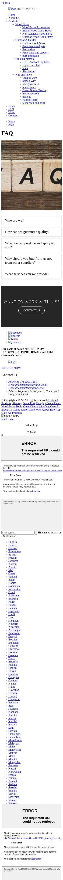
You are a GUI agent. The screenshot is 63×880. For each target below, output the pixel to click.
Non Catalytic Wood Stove (37, 33)
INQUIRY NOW (11, 367)
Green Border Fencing (34, 90)
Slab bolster (28, 71)
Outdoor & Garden (25, 39)
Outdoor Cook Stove (34, 43)
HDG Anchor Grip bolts (35, 61)
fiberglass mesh (30, 84)
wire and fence (23, 74)
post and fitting (30, 55)
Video (11, 112)
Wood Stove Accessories (36, 27)
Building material (24, 58)
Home (11, 14)
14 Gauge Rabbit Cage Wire (25, 409)
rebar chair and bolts (33, 102)
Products (13, 21)
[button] (31, 310)
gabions (26, 96)
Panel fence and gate (33, 46)
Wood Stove (22, 24)
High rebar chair (31, 65)
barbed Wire (29, 80)
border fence (29, 87)
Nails (25, 68)
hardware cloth (30, 93)
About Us (13, 17)
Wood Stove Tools (11, 406)
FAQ (11, 109)
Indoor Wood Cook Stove (36, 30)
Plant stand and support (35, 52)
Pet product (28, 49)
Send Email (7, 419)
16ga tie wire (29, 77)
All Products (15, 412)
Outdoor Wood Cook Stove (37, 36)
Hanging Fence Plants (48, 403)
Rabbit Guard (29, 99)
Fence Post (29, 403)
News (11, 106)
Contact (12, 115)
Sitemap (16, 403)
